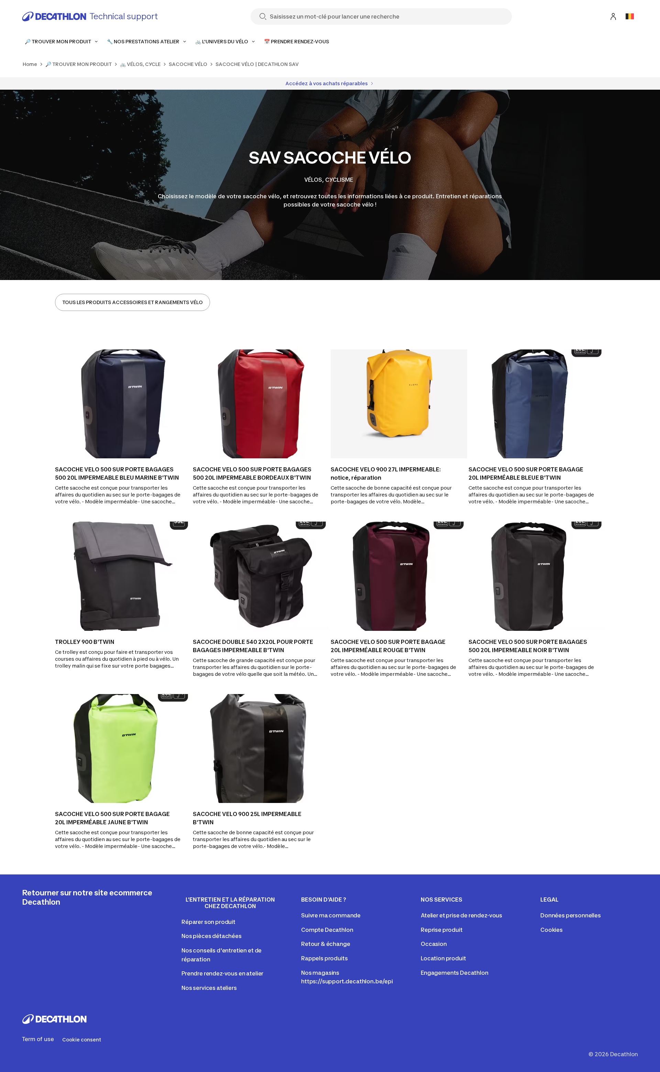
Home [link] (30, 64)
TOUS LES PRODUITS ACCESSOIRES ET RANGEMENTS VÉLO (132, 302)
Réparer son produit (208, 921)
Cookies (551, 929)
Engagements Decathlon (454, 972)
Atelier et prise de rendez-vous (461, 915)
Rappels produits (324, 958)
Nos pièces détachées (212, 936)
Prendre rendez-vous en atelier (222, 973)
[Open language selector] (630, 16)
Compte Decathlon (327, 929)
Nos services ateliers (209, 987)
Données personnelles (570, 915)
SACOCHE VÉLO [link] (188, 64)
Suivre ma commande (331, 915)
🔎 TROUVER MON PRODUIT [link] (78, 64)
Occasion (434, 943)
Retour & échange (325, 943)
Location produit (443, 958)
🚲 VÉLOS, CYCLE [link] (140, 64)
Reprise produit (442, 929)
